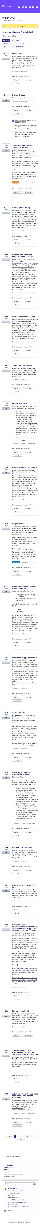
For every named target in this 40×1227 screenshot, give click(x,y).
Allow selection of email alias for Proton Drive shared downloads (25, 1096)
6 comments (15, 901)
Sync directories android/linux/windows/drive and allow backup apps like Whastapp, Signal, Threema (24, 927)
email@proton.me (17, 1108)
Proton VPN (11, 1204)
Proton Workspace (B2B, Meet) (16, 1206)
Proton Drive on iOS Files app (23, 886)
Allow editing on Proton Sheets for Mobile (22, 146)
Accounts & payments (14, 1191)
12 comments (15, 292)
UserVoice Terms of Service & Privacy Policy (20, 1222)
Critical (18, 83)
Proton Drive (11, 1197)
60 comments (15, 231)
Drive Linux (17, 54)
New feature (24, 71)
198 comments (16, 101)
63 (34, 1136)
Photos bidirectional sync (23, 317)
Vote (6, 58)
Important (29, 80)
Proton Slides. (18, 95)
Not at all (18, 80)
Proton (10, 1211)
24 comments (15, 443)
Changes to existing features (28, 292)
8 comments (15, 987)
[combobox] (19, 1184)
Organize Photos (19, 403)
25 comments (15, 499)
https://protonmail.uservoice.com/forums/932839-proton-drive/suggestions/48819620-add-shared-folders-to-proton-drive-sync (24, 979)
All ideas (6, 1170)
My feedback (19, 46)
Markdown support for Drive (24, 658)
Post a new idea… (9, 1167)
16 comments (15, 688)
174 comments (16, 71)
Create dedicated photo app (24, 467)
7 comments (15, 1070)
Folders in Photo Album (22, 847)
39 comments (15, 341)
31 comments (15, 633)
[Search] (34, 1184)
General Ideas (12, 1193)
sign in (19, 1156)
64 (16, 1139)
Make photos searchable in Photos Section (24, 587)
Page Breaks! (18, 524)
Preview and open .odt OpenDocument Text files (23, 256)
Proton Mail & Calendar (14, 1200)
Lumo (9, 1195)
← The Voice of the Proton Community (12, 20)
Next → (22, 1139)
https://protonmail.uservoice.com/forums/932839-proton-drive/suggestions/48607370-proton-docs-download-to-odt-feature (25, 265)
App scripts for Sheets (22, 366)
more (23, 440)
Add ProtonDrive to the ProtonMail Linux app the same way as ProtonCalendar (25, 1052)
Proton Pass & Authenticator (15, 1202)
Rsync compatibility (21, 1011)
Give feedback (13, 1188)
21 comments (15, 748)
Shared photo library (21, 208)
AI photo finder (18, 712)
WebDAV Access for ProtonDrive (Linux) (21, 773)
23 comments (25, 562)
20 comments (24, 182)
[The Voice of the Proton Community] (20, 7)
